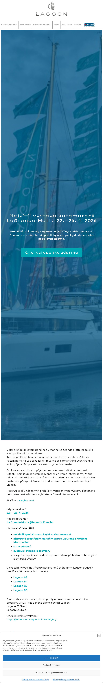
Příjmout (52, 658)
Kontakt (77, 25)
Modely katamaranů (9, 25)
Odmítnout (52, 665)
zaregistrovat (25, 500)
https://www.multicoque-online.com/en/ (31, 619)
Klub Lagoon (67, 25)
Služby (56, 25)
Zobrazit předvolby (51, 672)
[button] (99, 635)
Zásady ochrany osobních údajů (35, 680)
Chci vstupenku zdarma (51, 252)
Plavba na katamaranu (42, 25)
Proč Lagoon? (25, 25)
